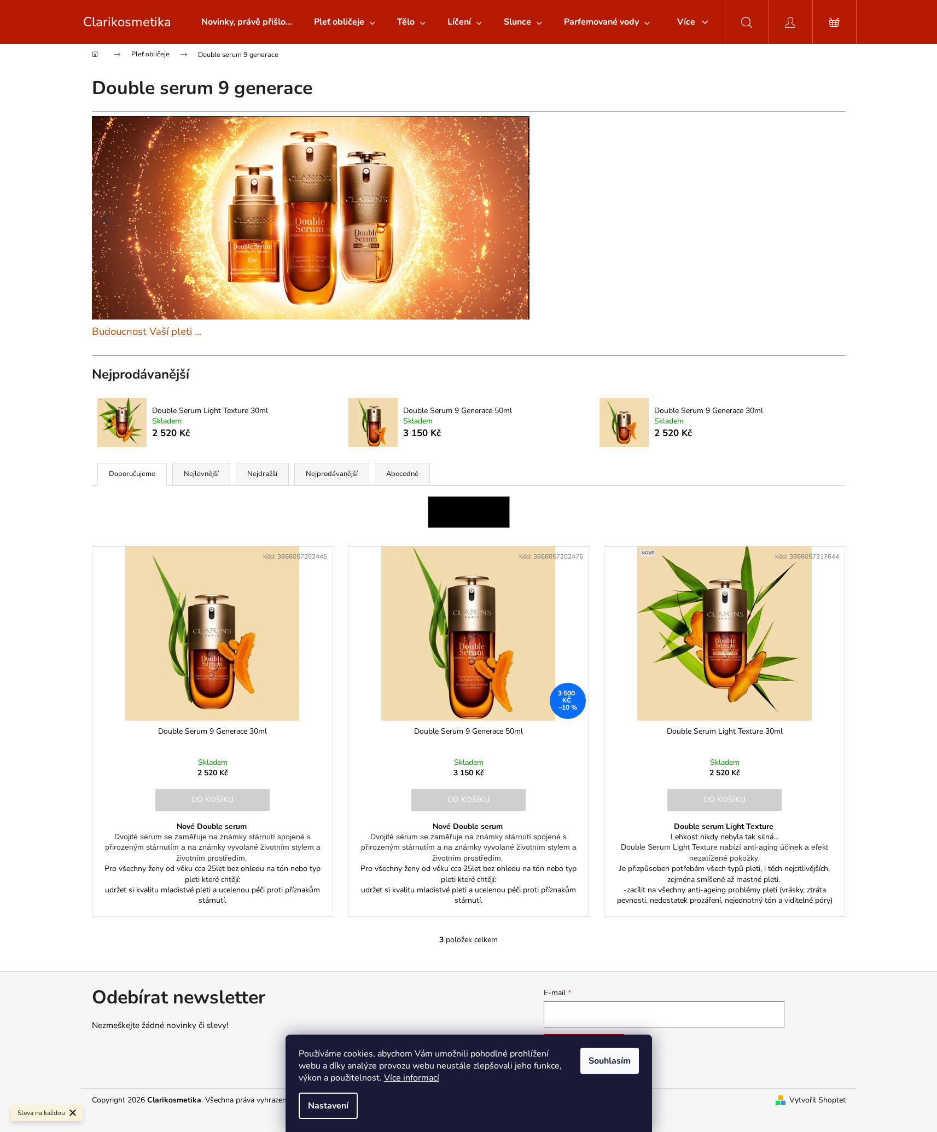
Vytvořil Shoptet (817, 1100)
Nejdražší (262, 474)
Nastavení (328, 1106)
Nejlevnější (201, 474)
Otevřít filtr (469, 512)
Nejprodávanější (332, 474)
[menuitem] (246, 22)
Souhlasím (610, 1061)
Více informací (411, 1078)
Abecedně (402, 474)
